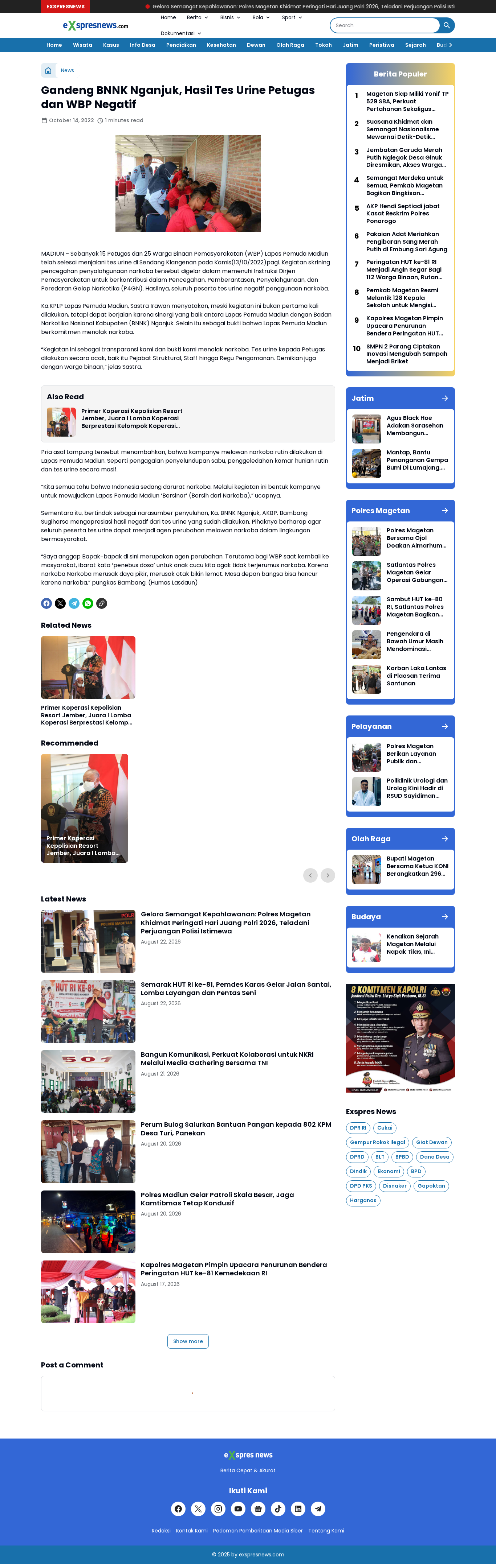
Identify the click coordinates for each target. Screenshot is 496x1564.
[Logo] (248, 1455)
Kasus (111, 45)
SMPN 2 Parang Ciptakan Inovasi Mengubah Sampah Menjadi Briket (406, 354)
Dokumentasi (178, 33)
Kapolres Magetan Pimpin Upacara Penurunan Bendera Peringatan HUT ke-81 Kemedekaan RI (234, 1269)
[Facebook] (46, 603)
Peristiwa (381, 45)
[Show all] (445, 398)
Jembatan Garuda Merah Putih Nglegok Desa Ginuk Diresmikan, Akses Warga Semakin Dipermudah (404, 158)
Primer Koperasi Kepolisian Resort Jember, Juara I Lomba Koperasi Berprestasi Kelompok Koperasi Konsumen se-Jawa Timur (132, 419)
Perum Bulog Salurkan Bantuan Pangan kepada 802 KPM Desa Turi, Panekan (236, 1128)
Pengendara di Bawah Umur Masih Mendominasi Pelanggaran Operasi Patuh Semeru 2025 (415, 641)
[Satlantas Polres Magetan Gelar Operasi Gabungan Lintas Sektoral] (366, 575)
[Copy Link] (101, 603)
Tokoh (323, 45)
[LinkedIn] (298, 1509)
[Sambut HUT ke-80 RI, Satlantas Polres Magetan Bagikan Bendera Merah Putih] (366, 610)
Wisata (82, 45)
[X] (60, 603)
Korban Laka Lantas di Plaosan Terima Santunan (416, 676)
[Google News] (258, 1509)
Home (168, 17)
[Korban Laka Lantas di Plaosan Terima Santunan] (366, 679)
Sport (289, 17)
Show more (188, 1341)
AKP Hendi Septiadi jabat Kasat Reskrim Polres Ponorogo (403, 214)
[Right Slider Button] (447, 45)
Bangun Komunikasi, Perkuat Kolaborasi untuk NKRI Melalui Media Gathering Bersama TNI (227, 1058)
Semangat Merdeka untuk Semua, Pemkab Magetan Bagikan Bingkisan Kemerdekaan (404, 185)
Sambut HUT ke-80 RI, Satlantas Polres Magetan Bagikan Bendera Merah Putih (417, 607)
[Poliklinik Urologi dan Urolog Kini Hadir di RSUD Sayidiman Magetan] (366, 791)
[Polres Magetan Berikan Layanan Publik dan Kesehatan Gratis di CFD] (366, 757)
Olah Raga (290, 45)
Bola (258, 17)
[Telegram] (74, 603)
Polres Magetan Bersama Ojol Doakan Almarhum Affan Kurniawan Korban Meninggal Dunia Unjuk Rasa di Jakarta (415, 538)
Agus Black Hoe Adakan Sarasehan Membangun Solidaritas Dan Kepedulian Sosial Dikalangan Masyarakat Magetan (415, 425)
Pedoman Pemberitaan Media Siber (258, 1530)
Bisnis (227, 17)
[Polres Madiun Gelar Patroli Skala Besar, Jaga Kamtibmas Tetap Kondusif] (88, 1221)
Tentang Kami (326, 1530)
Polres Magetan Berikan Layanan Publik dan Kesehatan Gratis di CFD (416, 754)
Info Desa (142, 45)
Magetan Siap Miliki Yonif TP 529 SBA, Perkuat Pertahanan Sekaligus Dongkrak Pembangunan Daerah (407, 101)
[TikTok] (278, 1509)
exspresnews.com (261, 1554)
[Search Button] (447, 25)
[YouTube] (238, 1509)
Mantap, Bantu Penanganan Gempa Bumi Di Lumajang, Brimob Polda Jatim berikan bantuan (417, 460)
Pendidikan (181, 45)
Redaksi (161, 1530)
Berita (194, 17)
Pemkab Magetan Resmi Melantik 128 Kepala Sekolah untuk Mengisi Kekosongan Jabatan (402, 298)
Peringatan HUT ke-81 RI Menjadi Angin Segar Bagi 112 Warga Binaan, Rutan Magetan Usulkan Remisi (404, 270)
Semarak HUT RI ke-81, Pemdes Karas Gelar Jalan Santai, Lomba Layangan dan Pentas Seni (236, 988)
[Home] (48, 70)
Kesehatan (221, 45)
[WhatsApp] (87, 603)
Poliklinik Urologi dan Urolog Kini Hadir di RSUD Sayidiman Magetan (417, 788)
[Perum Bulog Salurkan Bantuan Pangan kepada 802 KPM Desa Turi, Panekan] (88, 1151)
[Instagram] (218, 1509)
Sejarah (415, 45)
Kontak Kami (192, 1530)
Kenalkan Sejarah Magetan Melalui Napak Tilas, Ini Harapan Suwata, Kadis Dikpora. (413, 944)
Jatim (350, 45)
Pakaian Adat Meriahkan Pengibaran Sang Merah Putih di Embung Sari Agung (406, 242)
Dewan (256, 45)
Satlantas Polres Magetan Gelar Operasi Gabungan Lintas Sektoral (415, 572)
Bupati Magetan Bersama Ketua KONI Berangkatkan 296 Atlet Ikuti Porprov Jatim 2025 (417, 866)
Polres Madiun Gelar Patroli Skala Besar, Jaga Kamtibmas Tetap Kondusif (217, 1199)
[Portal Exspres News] (95, 25)
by (234, 1554)
